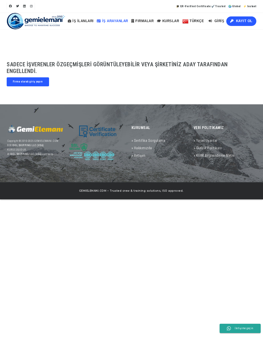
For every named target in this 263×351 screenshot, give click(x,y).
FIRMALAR (144, 21)
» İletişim (139, 155)
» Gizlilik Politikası (208, 148)
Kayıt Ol (243, 21)
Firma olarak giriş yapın (28, 81)
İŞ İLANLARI (82, 21)
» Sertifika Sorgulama (148, 140)
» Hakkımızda (142, 148)
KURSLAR (170, 21)
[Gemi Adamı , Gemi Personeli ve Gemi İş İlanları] (36, 21)
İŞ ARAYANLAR (115, 21)
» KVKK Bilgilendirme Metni (214, 155)
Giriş (218, 21)
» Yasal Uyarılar (206, 140)
